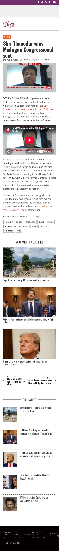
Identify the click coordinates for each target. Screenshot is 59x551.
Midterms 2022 (23, 226)
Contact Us (51, 535)
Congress (19, 222)
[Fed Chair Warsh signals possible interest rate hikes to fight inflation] (10, 437)
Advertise (26, 535)
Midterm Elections (10, 226)
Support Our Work (6, 534)
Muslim (34, 226)
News (7, 37)
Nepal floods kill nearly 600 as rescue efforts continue (26, 280)
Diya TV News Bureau (14, 60)
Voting (19, 231)
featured (41, 222)
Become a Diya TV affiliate (36, 534)
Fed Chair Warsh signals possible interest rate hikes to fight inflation (28, 321)
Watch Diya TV (44, 534)
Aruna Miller (9, 222)
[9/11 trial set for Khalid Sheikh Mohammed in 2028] (10, 504)
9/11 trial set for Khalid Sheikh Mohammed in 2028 (34, 499)
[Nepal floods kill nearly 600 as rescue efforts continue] (10, 414)
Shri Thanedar (9, 231)
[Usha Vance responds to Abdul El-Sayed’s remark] (10, 482)
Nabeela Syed (43, 226)
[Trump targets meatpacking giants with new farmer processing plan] (10, 459)
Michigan (50, 222)
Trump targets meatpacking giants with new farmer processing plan (25, 363)
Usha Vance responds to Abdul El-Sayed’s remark (35, 476)
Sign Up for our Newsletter (16, 534)
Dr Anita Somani (30, 222)
